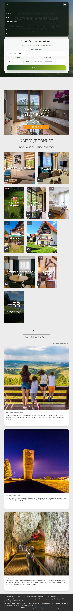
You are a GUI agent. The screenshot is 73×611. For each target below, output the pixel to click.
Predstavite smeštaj (12, 21)
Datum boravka (36, 49)
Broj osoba (18, 58)
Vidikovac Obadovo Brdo (14, 413)
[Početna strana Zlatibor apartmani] (8, 5)
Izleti (7, 18)
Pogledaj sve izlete (60, 344)
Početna (8, 10)
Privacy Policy (39, 608)
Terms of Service (50, 608)
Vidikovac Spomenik (13, 495)
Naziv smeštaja (49, 58)
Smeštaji (8, 14)
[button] (9, 112)
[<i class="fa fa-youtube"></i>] (36, 33)
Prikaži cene (36, 68)
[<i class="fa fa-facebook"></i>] (36, 26)
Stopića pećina (11, 578)
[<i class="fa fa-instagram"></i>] (36, 30)
